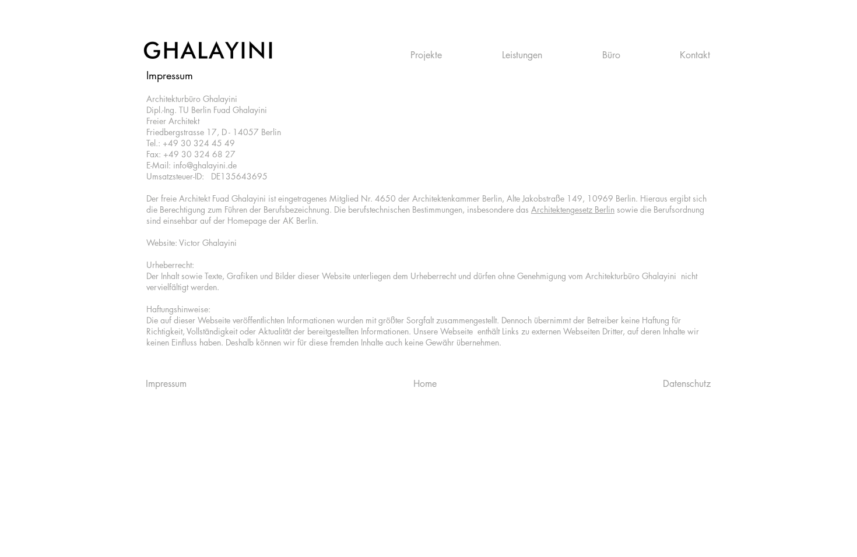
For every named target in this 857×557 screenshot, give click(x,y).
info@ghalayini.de (205, 165)
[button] (447, 55)
